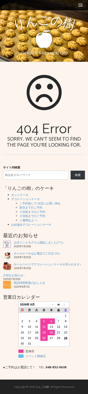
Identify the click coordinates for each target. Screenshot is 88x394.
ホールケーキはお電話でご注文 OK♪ (37, 253)
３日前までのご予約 (32, 216)
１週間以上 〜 (28, 220)
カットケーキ (19, 195)
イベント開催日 (36, 356)
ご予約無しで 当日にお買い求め (39, 203)
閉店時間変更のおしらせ (29, 283)
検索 (78, 175)
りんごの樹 (42, 387)
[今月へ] (58, 305)
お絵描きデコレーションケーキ (31, 224)
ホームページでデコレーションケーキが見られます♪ (47, 264)
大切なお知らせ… (14, 275)
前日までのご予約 (30, 207)
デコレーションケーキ (25, 199)
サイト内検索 (11, 167)
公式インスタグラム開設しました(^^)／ (39, 242)
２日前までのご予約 (32, 212)
